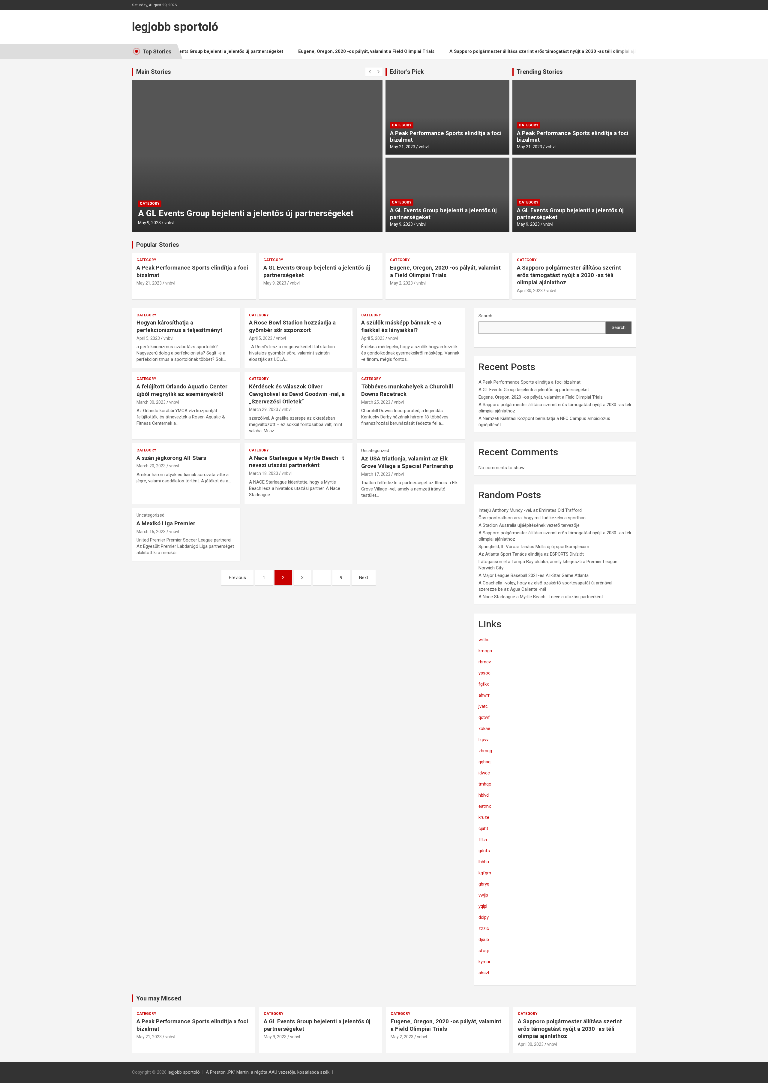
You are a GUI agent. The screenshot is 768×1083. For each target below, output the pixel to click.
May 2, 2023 (401, 283)
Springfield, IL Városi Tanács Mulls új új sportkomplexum (533, 546)
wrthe (484, 639)
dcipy (483, 917)
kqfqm (484, 873)
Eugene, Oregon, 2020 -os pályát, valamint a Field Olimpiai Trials (345, 51)
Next (363, 577)
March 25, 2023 (375, 402)
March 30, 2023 (151, 402)
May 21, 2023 (402, 146)
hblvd (483, 795)
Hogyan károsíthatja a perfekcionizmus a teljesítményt (179, 326)
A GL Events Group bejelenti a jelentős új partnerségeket (201, 51)
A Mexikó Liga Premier (165, 523)
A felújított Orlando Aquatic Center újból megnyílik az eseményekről (181, 390)
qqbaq (484, 762)
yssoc (484, 673)
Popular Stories (157, 244)
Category (150, 203)
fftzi (482, 839)
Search (485, 315)
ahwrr (484, 695)
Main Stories (153, 71)
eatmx (484, 806)
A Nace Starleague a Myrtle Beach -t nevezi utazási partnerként (296, 461)
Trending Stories (540, 71)
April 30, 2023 (530, 290)
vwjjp (483, 895)
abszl (483, 973)
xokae (484, 728)
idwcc (484, 773)
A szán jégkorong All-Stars (171, 457)
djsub (483, 939)
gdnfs (484, 850)
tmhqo (484, 784)
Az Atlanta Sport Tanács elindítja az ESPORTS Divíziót (531, 554)
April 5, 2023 (148, 338)
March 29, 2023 (263, 409)
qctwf (484, 717)
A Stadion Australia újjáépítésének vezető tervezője (529, 525)
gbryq (483, 884)
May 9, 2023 (149, 222)
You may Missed (158, 998)
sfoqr (483, 950)
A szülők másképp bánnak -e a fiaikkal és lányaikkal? (401, 326)
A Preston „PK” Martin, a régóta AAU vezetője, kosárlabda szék (267, 1072)
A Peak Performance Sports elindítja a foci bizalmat (446, 136)
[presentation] (369, 72)
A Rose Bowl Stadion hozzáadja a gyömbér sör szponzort (292, 326)
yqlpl (482, 906)
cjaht (483, 828)
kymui (484, 961)
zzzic (483, 928)
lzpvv (483, 739)
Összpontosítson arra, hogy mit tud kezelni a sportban (532, 517)
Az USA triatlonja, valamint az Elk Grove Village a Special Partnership (407, 462)
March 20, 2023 (151, 465)
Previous (237, 577)
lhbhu (483, 861)
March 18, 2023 (263, 473)
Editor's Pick (407, 71)
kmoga (485, 650)
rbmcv (484, 662)
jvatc (483, 706)
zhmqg (485, 750)
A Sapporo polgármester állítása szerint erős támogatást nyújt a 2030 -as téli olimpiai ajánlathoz (529, 51)
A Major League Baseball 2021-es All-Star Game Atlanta (533, 575)
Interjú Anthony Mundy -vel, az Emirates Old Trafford (530, 510)
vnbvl (169, 222)
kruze (483, 817)
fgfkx (483, 684)
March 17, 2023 (375, 474)
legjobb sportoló (175, 27)
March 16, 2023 (151, 531)
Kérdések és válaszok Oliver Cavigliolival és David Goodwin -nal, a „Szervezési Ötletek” (297, 394)
